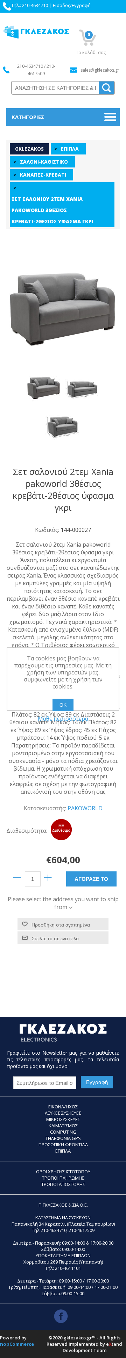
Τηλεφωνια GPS (63, 1138)
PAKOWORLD (85, 808)
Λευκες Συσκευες (63, 1113)
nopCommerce (17, 1344)
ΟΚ (62, 705)
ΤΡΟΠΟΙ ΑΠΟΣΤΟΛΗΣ (63, 1184)
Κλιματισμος (63, 1125)
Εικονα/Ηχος (63, 1106)
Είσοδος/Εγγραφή (72, 5)
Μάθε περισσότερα (63, 719)
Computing (63, 1132)
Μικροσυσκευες (63, 1119)
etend (114, 1344)
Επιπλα (63, 1151)
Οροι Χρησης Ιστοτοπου (63, 1171)
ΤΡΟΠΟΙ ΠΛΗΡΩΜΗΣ (63, 1178)
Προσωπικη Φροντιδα (63, 1144)
